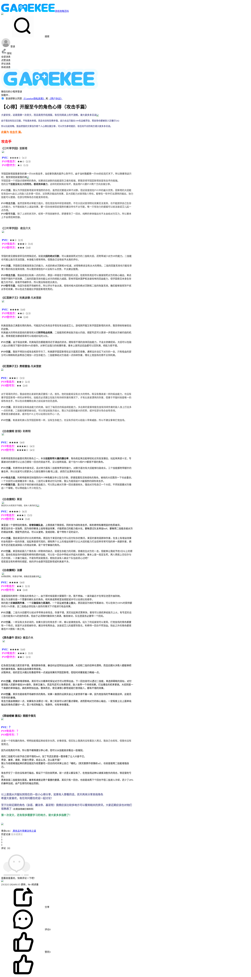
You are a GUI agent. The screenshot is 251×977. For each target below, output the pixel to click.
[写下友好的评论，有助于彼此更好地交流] (67, 851)
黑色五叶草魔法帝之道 (24, 831)
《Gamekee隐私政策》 (34, 98)
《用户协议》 (56, 98)
